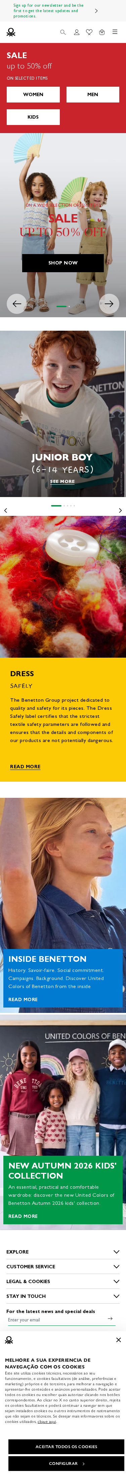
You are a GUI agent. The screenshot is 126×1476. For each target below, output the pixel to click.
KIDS (33, 117)
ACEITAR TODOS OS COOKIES (66, 1446)
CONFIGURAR (63, 1463)
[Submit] (110, 1318)
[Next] (96, 10)
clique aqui (47, 1421)
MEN (92, 94)
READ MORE (25, 767)
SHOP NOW (63, 263)
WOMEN (33, 94)
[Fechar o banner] (118, 1340)
